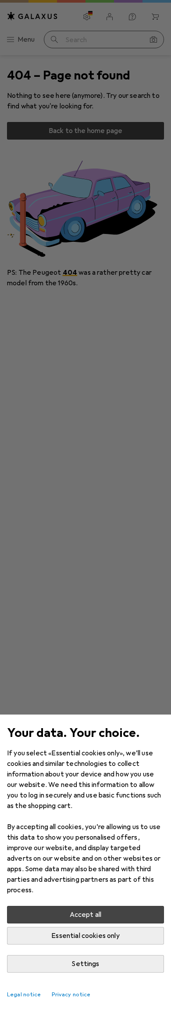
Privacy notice (71, 994)
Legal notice (24, 994)
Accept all (86, 914)
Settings (85, 963)
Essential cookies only (85, 935)
